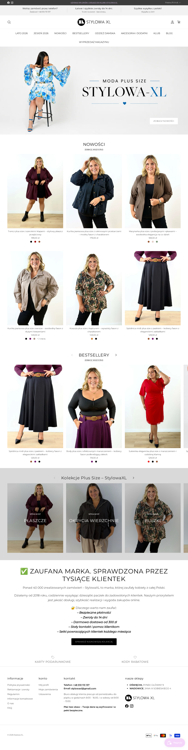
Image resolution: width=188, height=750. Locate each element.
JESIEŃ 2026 (41, 33)
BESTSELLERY (80, 33)
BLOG (169, 33)
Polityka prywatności (18, 685)
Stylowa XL (18, 735)
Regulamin (13, 694)
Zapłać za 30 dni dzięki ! (94, 3)
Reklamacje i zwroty (18, 689)
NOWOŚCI (60, 33)
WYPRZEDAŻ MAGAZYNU (94, 42)
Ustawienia (45, 694)
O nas (10, 703)
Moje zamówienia (48, 689)
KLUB (156, 33)
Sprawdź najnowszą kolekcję (94, 641)
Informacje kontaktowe (20, 698)
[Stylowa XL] (94, 22)
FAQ (9, 708)
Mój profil (44, 685)
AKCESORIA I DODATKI (134, 33)
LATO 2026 (21, 33)
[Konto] (171, 22)
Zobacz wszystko (94, 149)
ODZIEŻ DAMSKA (105, 33)
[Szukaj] (9, 22)
